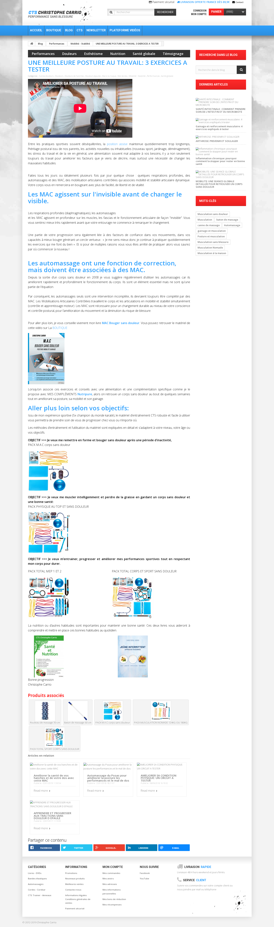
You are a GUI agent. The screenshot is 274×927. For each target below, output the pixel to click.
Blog (40, 43)
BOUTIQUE (59, 328)
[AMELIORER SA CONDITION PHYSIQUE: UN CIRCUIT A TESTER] (161, 766)
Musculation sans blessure (213, 242)
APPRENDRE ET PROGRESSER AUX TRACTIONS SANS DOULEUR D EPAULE (52, 815)
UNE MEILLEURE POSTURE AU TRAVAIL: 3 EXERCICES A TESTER (127, 43)
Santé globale (144, 53)
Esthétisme (93, 53)
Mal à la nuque (109, 76)
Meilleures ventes (74, 884)
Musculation (205, 219)
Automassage (232, 225)
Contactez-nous (73, 889)
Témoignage (173, 53)
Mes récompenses (112, 904)
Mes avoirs (108, 878)
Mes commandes (111, 873)
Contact (239, 2)
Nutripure (85, 394)
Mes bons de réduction (114, 899)
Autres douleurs (46, 76)
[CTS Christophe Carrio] (63, 13)
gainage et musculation (212, 230)
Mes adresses (110, 884)
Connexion (200, 10)
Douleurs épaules (93, 76)
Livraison (197, 867)
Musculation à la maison (212, 253)
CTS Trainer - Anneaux (39, 895)
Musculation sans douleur (213, 214)
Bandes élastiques (37, 878)
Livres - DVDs (34, 873)
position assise (117, 144)
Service (194, 880)
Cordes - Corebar (36, 889)
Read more (41, 790)
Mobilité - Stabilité (80, 43)
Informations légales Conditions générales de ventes (77, 899)
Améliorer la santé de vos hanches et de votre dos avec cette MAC (54, 778)
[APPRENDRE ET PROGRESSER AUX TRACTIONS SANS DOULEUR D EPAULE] (54, 804)
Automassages (35, 884)
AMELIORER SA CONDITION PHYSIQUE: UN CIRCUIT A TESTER (158, 778)
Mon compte (199, 14)
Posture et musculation (211, 236)
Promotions (71, 873)
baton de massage (227, 219)
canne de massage (209, 225)
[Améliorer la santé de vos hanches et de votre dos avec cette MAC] (54, 766)
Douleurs (69, 53)
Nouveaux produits (75, 878)
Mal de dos (122, 76)
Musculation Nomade (210, 247)
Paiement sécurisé (74, 908)
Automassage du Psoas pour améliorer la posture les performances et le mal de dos (108, 778)
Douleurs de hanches (74, 76)
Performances (56, 43)
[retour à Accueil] (31, 43)
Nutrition (117, 53)
